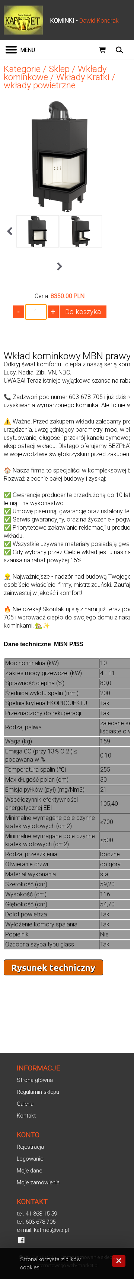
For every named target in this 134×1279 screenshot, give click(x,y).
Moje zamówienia (38, 1182)
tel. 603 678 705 (36, 1222)
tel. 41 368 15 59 (37, 1213)
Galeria (25, 1103)
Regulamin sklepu (38, 1092)
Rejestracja (30, 1147)
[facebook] (21, 1240)
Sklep (59, 69)
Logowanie (30, 1158)
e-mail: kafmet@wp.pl (43, 1230)
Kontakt (26, 1115)
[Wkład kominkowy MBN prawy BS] (59, 209)
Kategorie (22, 69)
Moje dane (29, 1170)
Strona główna (35, 1080)
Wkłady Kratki (82, 77)
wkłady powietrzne (40, 85)
